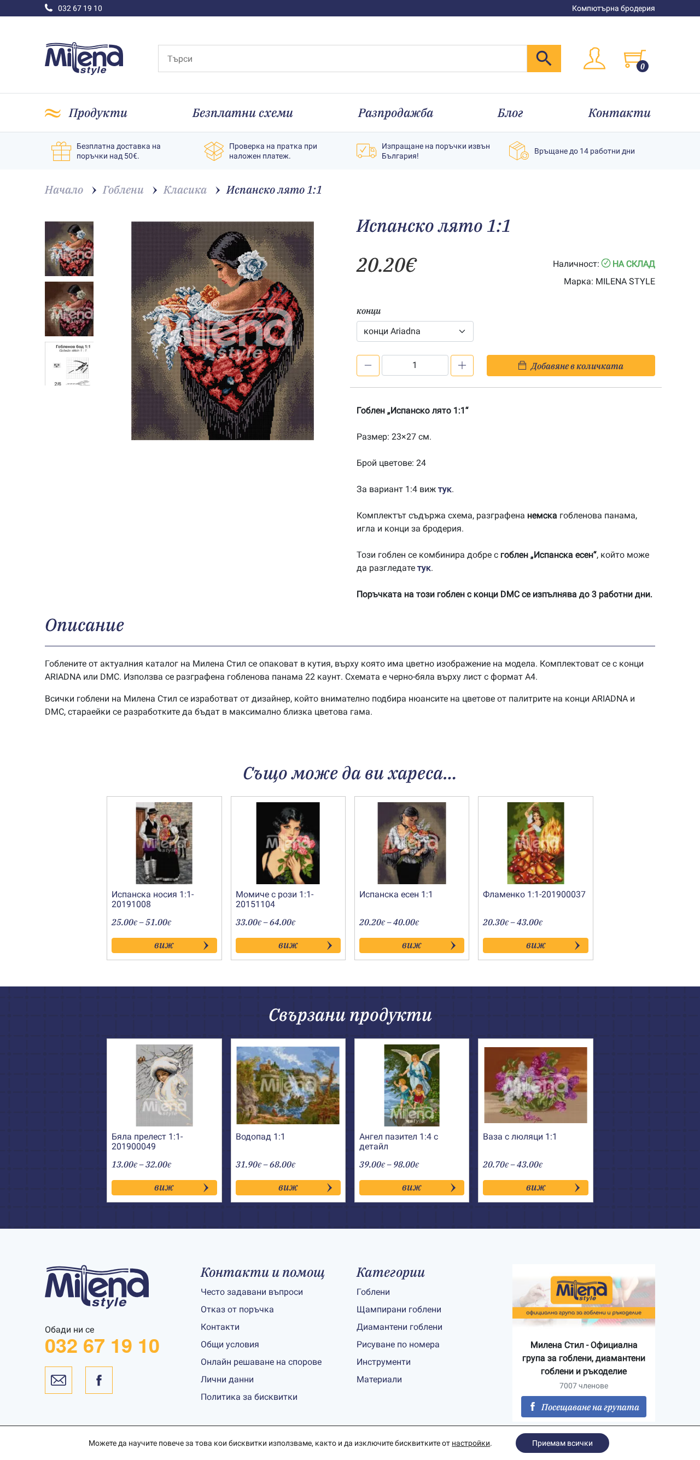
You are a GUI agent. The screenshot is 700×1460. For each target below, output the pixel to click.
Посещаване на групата (590, 1406)
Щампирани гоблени (399, 1309)
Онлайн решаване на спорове (261, 1362)
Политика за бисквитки (249, 1397)
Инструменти (384, 1362)
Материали (379, 1379)
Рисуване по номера (398, 1344)
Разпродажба (395, 112)
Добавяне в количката (577, 365)
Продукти (98, 112)
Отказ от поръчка (237, 1309)
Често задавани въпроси (252, 1292)
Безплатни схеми (242, 112)
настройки (471, 1443)
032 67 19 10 (80, 8)
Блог (510, 112)
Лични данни (227, 1379)
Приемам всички (562, 1443)
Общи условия (230, 1344)
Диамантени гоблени (399, 1327)
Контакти (619, 112)
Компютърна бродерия (613, 8)
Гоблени (373, 1292)
